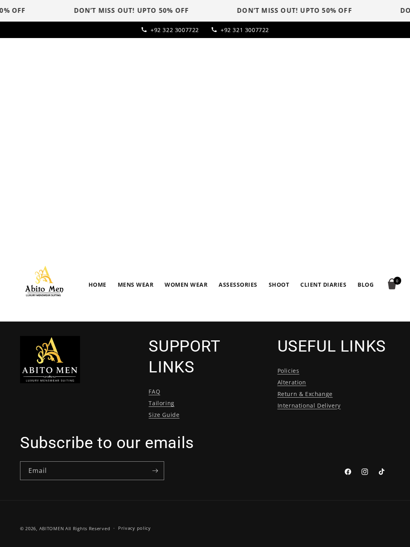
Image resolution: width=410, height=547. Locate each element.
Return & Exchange (305, 394)
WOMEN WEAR (186, 284)
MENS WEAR (136, 284)
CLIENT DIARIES (323, 284)
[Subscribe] (155, 470)
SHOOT (279, 284)
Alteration (291, 382)
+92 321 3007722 (245, 30)
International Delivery (309, 405)
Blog (366, 284)
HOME (97, 284)
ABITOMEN (51, 528)
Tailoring (161, 403)
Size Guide (164, 414)
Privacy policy (134, 528)
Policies (288, 370)
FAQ (154, 391)
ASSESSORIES (238, 284)
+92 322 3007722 (175, 30)
